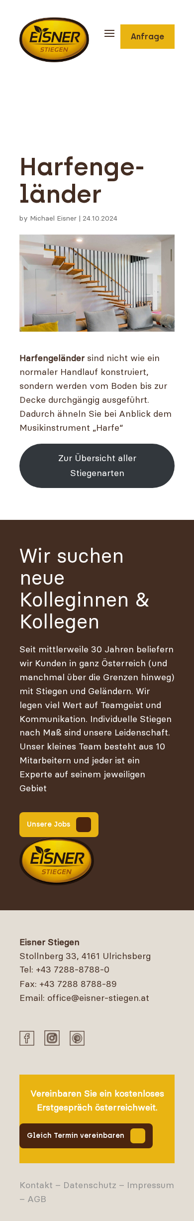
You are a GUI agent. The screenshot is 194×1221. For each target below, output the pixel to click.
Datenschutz (89, 1185)
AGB (36, 1199)
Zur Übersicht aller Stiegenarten (97, 465)
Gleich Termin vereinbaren (75, 1135)
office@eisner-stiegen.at (98, 997)
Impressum (150, 1185)
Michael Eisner (53, 218)
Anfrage (147, 36)
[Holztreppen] (56, 861)
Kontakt (36, 1185)
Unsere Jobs (48, 824)
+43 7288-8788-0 (72, 969)
